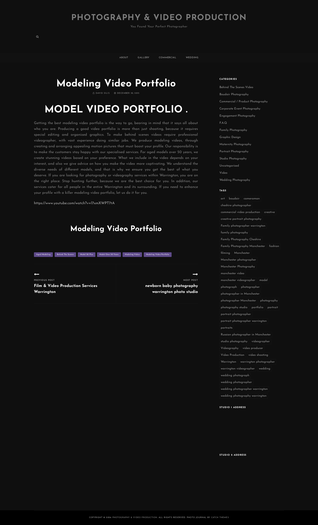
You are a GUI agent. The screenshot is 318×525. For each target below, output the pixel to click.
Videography (229, 348)
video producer (253, 348)
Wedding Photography (234, 180)
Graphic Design (230, 137)
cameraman (252, 198)
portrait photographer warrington (244, 321)
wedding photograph (235, 375)
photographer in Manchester (240, 293)
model (263, 280)
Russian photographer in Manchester (246, 334)
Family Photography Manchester (243, 246)
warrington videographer (238, 368)
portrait (272, 307)
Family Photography (233, 130)
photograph (229, 287)
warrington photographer (257, 361)
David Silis (103, 93)
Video (223, 173)
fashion (274, 246)
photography (269, 300)
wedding (264, 368)
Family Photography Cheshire (241, 239)
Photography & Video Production (159, 18)
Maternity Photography (235, 144)
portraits (226, 327)
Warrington (228, 361)
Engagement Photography (237, 115)
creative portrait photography (241, 219)
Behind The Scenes (65, 254)
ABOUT (123, 57)
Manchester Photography (238, 266)
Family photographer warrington (243, 225)
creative (269, 212)
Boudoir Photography (234, 94)
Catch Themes (220, 518)
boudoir (234, 198)
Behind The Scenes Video (236, 87)
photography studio (234, 307)
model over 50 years (108, 254)
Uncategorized (229, 165)
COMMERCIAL (167, 57)
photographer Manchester (238, 300)
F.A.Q (223, 123)
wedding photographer (236, 382)
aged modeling (43, 254)
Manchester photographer (238, 259)
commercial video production (240, 212)
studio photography (234, 341)
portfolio (257, 307)
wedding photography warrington (243, 395)
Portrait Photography (233, 151)
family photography (234, 232)
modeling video (132, 254)
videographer (261, 341)
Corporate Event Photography (239, 108)
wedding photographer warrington (244, 389)
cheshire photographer (236, 205)
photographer (250, 287)
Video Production (232, 355)
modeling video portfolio (157, 254)
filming (225, 253)
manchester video (232, 273)
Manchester (242, 253)
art (223, 198)
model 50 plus (86, 254)
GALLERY (143, 57)
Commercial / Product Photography (243, 101)
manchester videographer (238, 280)
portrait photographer (236, 314)
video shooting (258, 355)
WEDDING (192, 57)
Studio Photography (233, 158)
